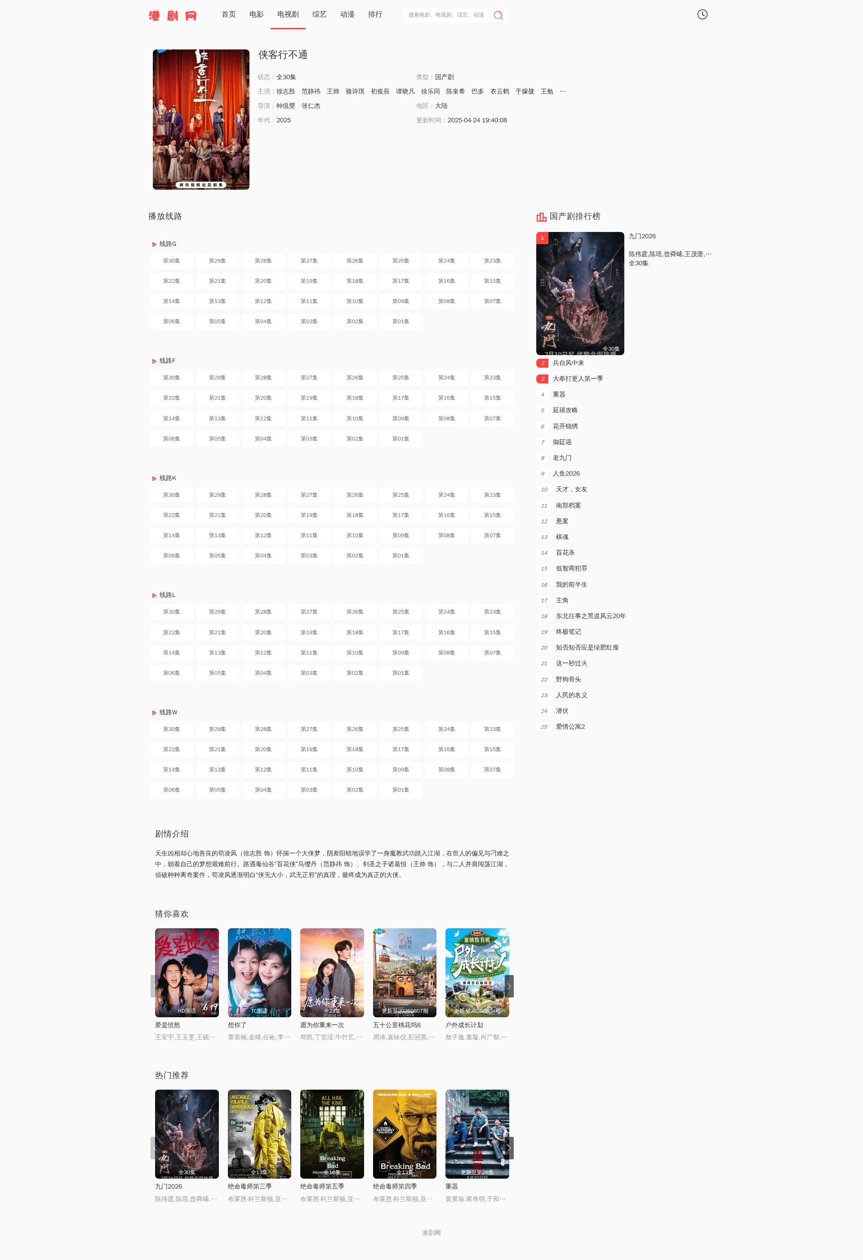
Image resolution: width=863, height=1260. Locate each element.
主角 (555, 600)
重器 (451, 1186)
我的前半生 (564, 584)
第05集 (217, 321)
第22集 (171, 281)
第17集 (400, 281)
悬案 (555, 521)
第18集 (355, 281)
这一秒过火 (564, 663)
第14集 (171, 301)
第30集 (171, 260)
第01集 (400, 321)
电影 (256, 14)
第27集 (309, 260)
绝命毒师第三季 (250, 1186)
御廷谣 (556, 442)
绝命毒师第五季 (322, 1186)
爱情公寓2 (563, 726)
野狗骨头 (561, 679)
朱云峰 (569, 91)
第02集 (355, 321)
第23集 (492, 260)
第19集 (309, 281)
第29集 (217, 260)
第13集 (217, 301)
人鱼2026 (560, 473)
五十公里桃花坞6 (397, 1025)
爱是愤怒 (167, 1025)
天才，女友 (564, 489)
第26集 (355, 260)
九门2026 (168, 1186)
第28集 (263, 260)
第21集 (217, 281)
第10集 (355, 301)
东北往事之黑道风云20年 (583, 616)
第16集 (446, 281)
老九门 (556, 458)
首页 (229, 14)
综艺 (319, 14)
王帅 (333, 91)
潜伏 (555, 711)
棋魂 (555, 537)
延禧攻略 (559, 410)
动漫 (347, 14)
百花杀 (558, 553)
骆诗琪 (355, 91)
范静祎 (311, 91)
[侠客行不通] (201, 119)
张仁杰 (311, 106)
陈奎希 (455, 91)
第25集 (400, 260)
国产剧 (444, 77)
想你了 (237, 1025)
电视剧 (288, 14)
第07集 (492, 301)
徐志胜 (285, 91)
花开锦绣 (559, 426)
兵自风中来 (562, 363)
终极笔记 (561, 632)
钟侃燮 (285, 106)
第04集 (263, 321)
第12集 (263, 301)
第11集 (309, 301)
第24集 (446, 260)
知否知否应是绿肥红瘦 (580, 647)
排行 (375, 14)
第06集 (171, 321)
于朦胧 (525, 91)
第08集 (446, 301)
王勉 (547, 91)
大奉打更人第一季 (572, 379)
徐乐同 (430, 91)
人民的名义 (564, 695)
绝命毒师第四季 (395, 1186)
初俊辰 (380, 91)
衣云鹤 (499, 91)
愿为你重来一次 (322, 1025)
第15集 (492, 281)
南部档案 (561, 505)
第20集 (263, 281)
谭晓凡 (405, 91)
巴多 (478, 91)
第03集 (309, 321)
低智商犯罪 (564, 568)
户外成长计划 (464, 1025)
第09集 (400, 301)
